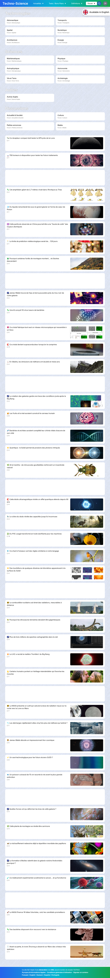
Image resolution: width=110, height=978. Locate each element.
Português (55, 975)
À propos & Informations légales (34, 972)
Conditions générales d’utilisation (59, 972)
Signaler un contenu (80, 972)
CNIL (52, 970)
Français (25, 975)
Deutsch (40, 975)
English (32, 975)
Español (47, 975)
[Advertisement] (55, 177)
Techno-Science (15, 3)
